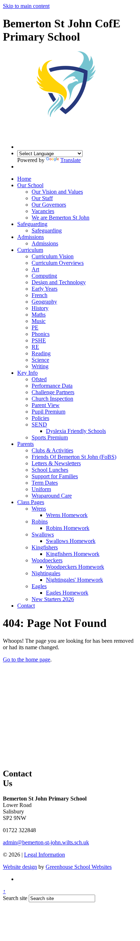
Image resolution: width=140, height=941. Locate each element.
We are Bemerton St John (60, 218)
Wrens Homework (67, 515)
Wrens (39, 509)
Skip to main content (26, 6)
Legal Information (44, 855)
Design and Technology (59, 282)
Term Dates (45, 483)
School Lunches (50, 470)
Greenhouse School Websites (79, 867)
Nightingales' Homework (74, 580)
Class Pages (30, 502)
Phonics (41, 334)
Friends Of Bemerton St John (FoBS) (74, 457)
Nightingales (46, 573)
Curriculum (30, 250)
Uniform (41, 489)
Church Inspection (52, 399)
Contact (26, 606)
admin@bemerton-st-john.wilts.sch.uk (46, 842)
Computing (44, 276)
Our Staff (42, 198)
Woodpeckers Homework (75, 567)
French (39, 295)
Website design (20, 867)
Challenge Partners (53, 392)
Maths (39, 315)
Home (24, 179)
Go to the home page (26, 659)
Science (40, 360)
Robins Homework (67, 528)
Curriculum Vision (53, 256)
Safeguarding (32, 224)
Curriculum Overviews (58, 263)
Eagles (39, 586)
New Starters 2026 (53, 599)
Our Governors (49, 205)
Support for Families (55, 476)
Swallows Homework (70, 541)
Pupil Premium (48, 412)
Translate (70, 160)
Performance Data (52, 386)
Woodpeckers (47, 560)
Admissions (30, 237)
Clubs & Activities (52, 450)
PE (35, 327)
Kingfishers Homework (72, 554)
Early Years (44, 289)
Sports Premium (50, 437)
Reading (41, 353)
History (40, 308)
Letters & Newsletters (56, 463)
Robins (40, 521)
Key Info (27, 373)
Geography (44, 302)
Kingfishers (45, 547)
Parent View (46, 405)
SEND (39, 424)
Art (35, 269)
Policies (40, 418)
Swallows (43, 534)
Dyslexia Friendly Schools (76, 431)
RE (35, 347)
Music (39, 321)
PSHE (39, 340)
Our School (30, 185)
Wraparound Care (52, 496)
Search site (15, 898)
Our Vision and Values (57, 192)
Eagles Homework (67, 593)
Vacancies (43, 211)
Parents (25, 444)
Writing (40, 366)
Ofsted (39, 379)
